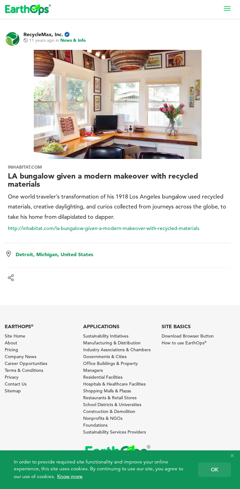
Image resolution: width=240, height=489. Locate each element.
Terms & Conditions (24, 370)
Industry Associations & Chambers (117, 349)
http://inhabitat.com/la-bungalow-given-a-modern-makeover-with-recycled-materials (103, 228)
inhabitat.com (25, 167)
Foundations (95, 425)
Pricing (11, 349)
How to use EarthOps (184, 343)
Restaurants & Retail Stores (110, 397)
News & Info (73, 40)
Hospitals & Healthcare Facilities (114, 384)
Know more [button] (69, 476)
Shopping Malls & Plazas (107, 391)
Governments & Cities (105, 356)
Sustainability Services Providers (114, 432)
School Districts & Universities (112, 404)
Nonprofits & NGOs (102, 418)
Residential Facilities (102, 377)
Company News (20, 356)
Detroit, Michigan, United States (54, 254)
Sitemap (13, 391)
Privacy (11, 377)
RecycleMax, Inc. (43, 34)
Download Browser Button (188, 336)
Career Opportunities (26, 363)
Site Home (15, 336)
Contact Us (16, 384)
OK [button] (214, 470)
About (11, 343)
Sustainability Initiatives (105, 336)
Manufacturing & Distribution (112, 343)
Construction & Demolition (109, 411)
